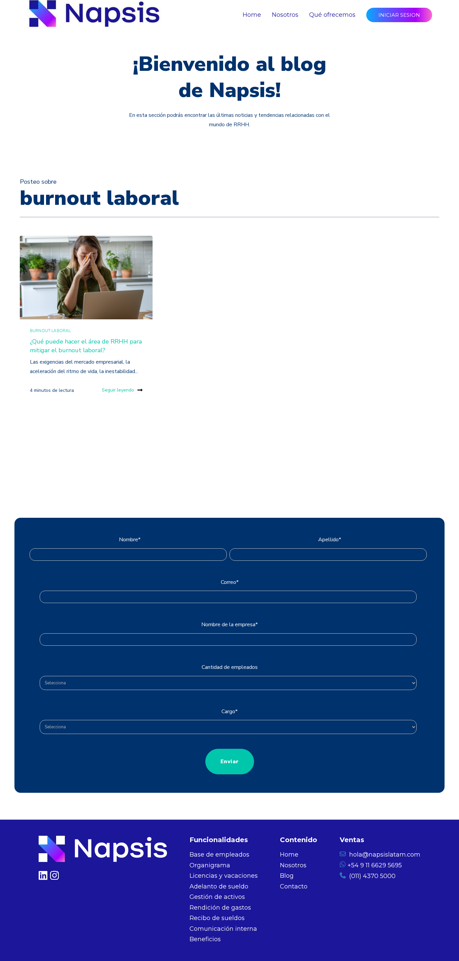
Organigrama (210, 865)
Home (289, 854)
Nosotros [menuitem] (285, 14)
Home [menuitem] (252, 14)
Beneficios (205, 939)
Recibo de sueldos (217, 918)
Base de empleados (219, 854)
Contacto (293, 886)
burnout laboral (50, 330)
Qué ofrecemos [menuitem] (332, 14)
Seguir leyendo (118, 390)
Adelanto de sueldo (219, 886)
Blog (287, 875)
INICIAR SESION (399, 15)
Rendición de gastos (220, 907)
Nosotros (293, 865)
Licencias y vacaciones (224, 875)
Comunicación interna (223, 928)
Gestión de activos (217, 897)
